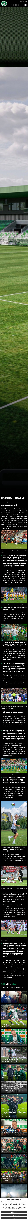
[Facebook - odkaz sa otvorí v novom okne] (11, 5)
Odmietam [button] (14, 1218)
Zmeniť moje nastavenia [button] (14, 1215)
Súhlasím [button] (14, 1212)
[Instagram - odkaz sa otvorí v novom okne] (14, 5)
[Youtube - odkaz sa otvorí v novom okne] (17, 5)
